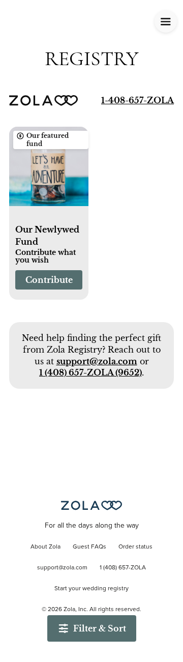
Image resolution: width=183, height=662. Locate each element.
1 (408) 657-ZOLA (123, 568)
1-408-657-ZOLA (137, 100)
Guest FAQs (89, 547)
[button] (48, 172)
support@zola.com (96, 361)
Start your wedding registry (91, 589)
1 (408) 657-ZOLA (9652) (90, 372)
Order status (135, 547)
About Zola (45, 547)
